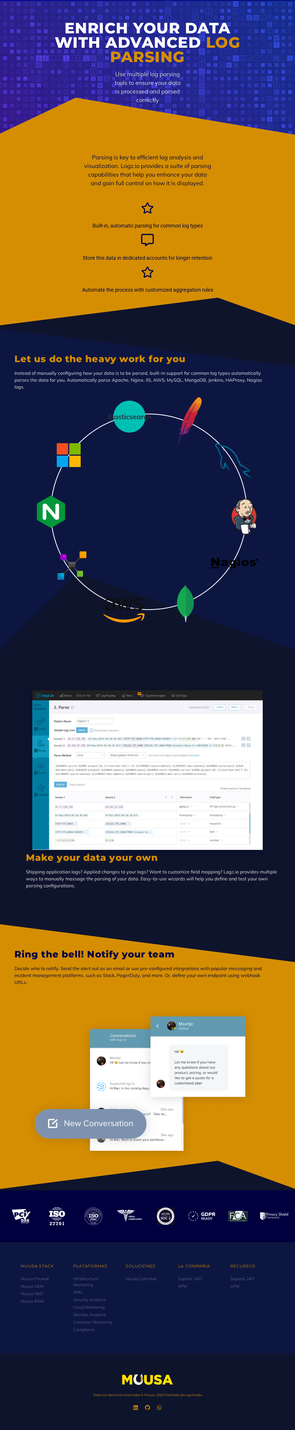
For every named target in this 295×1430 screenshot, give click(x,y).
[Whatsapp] (159, 1407)
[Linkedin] (136, 1407)
